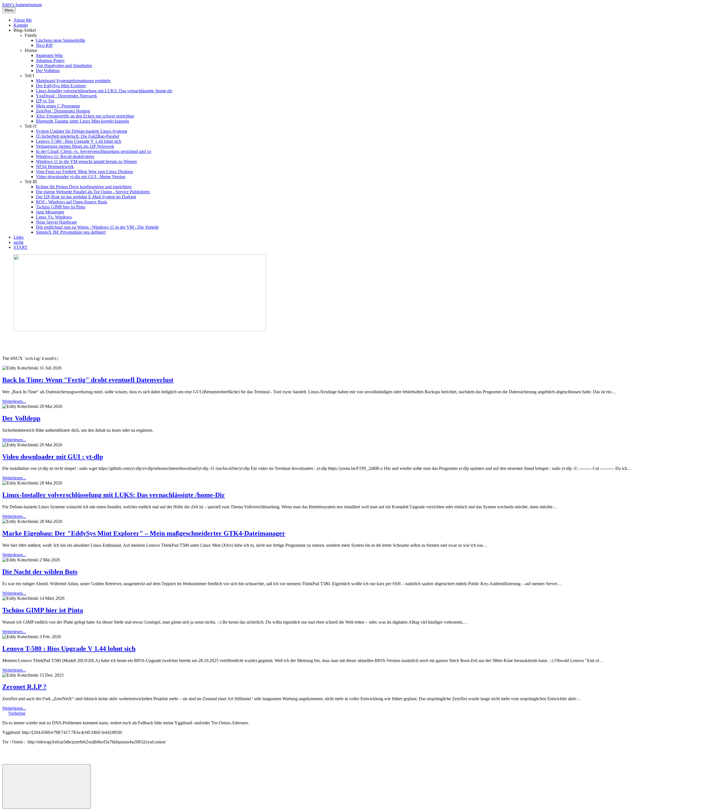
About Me (22, 20)
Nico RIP (44, 45)
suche (18, 242)
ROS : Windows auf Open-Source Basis (71, 201)
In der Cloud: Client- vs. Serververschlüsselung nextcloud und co (93, 151)
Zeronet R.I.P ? (24, 686)
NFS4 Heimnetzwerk (55, 166)
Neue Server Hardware (56, 222)
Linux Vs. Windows (54, 217)
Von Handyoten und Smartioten (64, 65)
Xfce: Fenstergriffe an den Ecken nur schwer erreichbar (85, 116)
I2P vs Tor (45, 100)
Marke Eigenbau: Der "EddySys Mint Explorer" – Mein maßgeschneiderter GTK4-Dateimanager (143, 533)
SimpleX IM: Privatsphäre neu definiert (70, 232)
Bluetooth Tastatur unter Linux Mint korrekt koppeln (82, 121)
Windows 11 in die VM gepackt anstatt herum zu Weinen (86, 161)
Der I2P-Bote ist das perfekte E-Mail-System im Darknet (86, 196)
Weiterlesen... (14, 401)
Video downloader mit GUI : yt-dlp (52, 456)
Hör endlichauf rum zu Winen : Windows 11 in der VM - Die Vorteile (97, 227)
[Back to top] (46, 786)
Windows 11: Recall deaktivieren (65, 156)
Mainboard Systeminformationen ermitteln (73, 80)
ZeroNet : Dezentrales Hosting (63, 111)
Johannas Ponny (50, 60)
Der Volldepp (48, 70)
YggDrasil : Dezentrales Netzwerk (66, 95)
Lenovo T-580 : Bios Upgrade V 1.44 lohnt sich (78, 141)
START (20, 247)
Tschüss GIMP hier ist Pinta (60, 207)
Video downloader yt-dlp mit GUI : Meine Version (80, 176)
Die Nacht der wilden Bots (39, 571)
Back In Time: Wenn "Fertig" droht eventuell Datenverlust (87, 379)
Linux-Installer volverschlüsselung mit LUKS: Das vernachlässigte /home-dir (104, 90)
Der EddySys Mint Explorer (61, 85)
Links (18, 237)
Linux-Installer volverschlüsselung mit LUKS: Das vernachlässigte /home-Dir (113, 494)
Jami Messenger (50, 212)
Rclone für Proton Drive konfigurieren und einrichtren (84, 186)
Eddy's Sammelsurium (22, 4)
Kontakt (20, 25)
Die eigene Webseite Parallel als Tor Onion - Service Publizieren (93, 191)
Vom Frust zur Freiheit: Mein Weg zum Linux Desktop (84, 171)
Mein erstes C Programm (58, 106)
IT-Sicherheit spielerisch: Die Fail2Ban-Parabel (77, 136)
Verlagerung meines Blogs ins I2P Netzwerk (75, 146)
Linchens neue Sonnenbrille (60, 40)
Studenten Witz (49, 55)
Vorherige (17, 713)
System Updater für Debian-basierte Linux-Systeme (81, 131)
